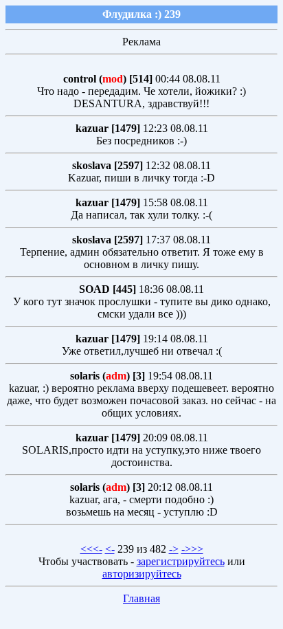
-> (174, 549)
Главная (141, 598)
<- (110, 549)
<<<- (91, 549)
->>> (192, 549)
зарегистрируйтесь (181, 561)
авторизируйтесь (141, 574)
